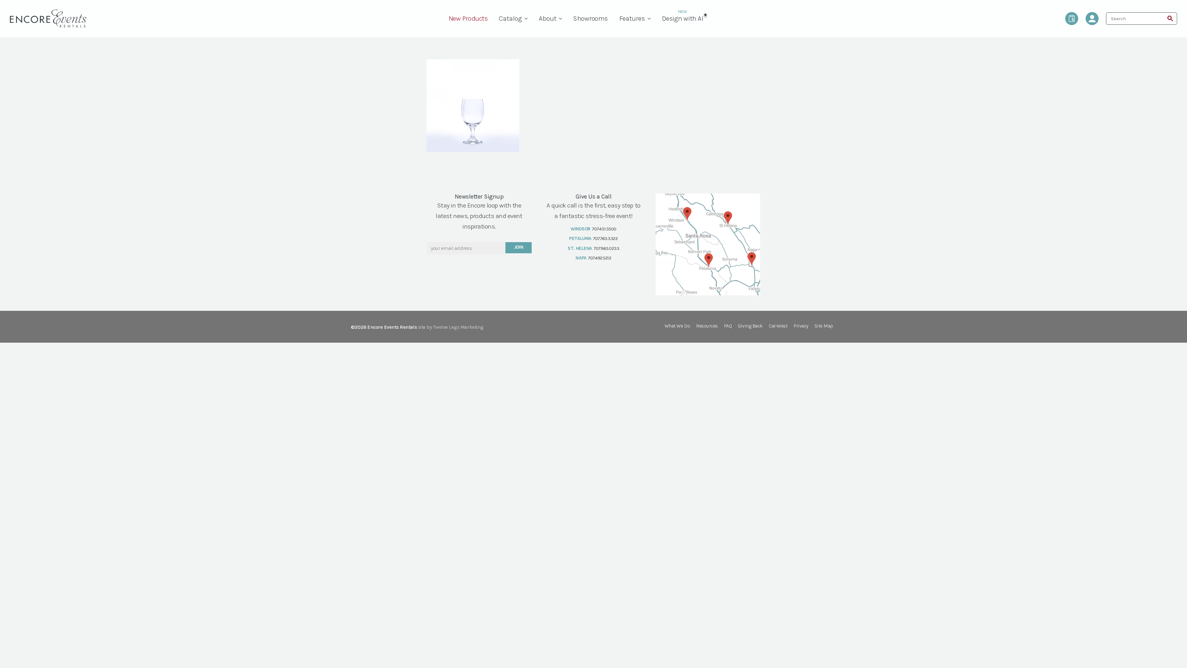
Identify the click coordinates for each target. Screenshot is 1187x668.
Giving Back (750, 326)
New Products (468, 19)
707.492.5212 (599, 258)
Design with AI (682, 19)
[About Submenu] (562, 18)
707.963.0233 (606, 248)
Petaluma (580, 238)
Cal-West (778, 326)
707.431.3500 (604, 229)
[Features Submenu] (650, 18)
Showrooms (590, 19)
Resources (707, 326)
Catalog (510, 19)
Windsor (580, 229)
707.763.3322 (605, 238)
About (547, 19)
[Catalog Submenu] (527, 18)
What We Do (677, 326)
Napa (581, 258)
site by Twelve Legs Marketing (450, 327)
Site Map (824, 326)
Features (632, 19)
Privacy (800, 326)
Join (518, 247)
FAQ (728, 326)
